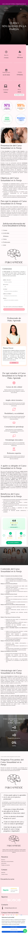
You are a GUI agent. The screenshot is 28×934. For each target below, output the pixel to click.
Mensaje (4, 298)
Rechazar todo (14, 931)
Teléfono (5, 289)
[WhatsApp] (25, 931)
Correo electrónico (7, 293)
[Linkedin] (11, 900)
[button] (21, 9)
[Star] (19, 900)
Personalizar (14, 929)
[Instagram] (8, 900)
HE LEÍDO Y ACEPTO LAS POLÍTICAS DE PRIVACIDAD (13, 306)
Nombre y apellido (7, 280)
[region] (14, 924)
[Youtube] (16, 900)
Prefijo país (5, 284)
